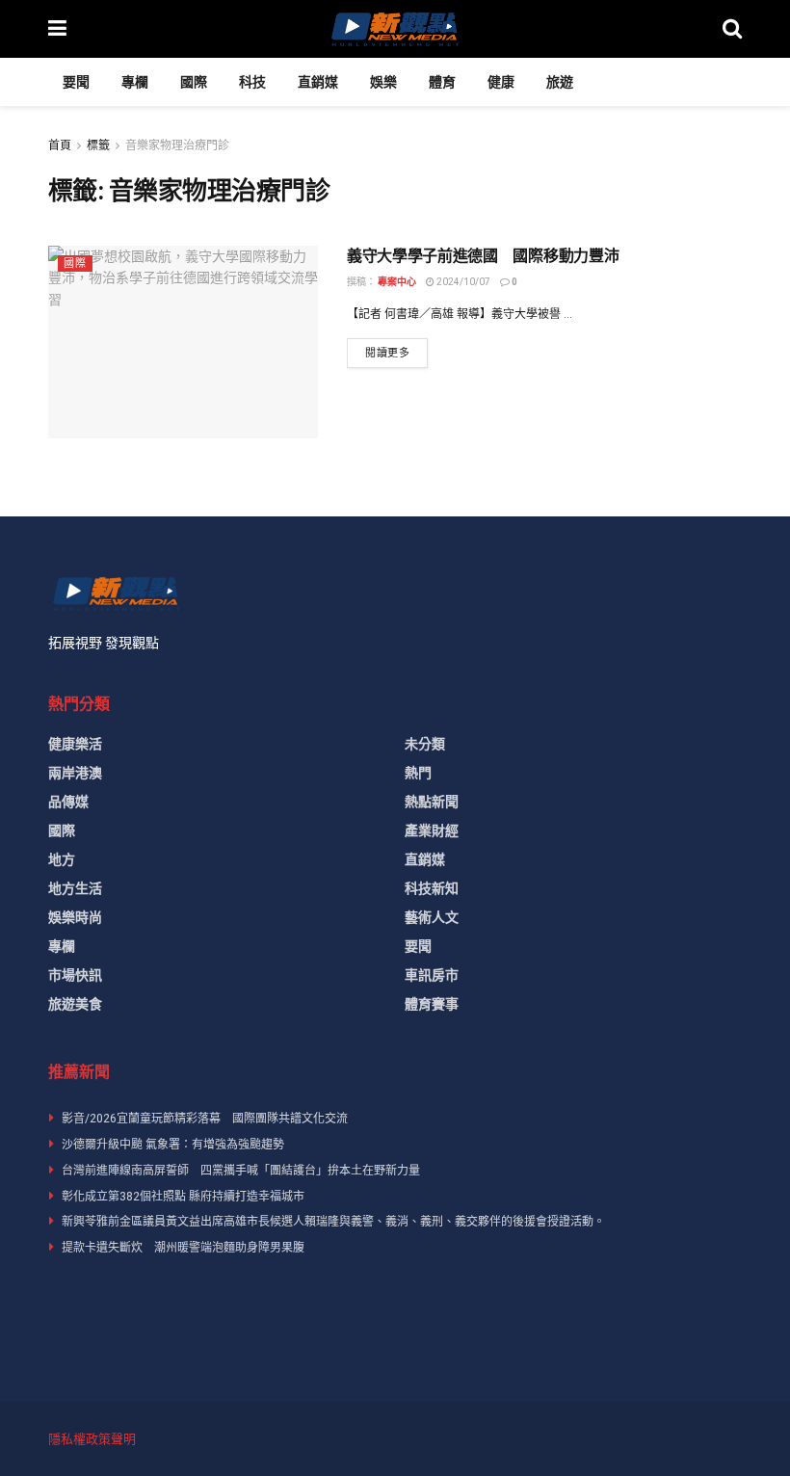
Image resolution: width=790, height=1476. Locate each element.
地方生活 (75, 888)
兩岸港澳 (75, 772)
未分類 (425, 743)
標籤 (98, 145)
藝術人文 (432, 917)
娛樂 (383, 82)
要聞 (76, 82)
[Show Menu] (57, 29)
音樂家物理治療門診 (177, 145)
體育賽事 (432, 1004)
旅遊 (559, 82)
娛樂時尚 (75, 917)
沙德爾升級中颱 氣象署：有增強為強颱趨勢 (173, 1144)
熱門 (418, 772)
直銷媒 (318, 82)
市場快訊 (75, 975)
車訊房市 (432, 975)
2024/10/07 (462, 282)
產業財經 (432, 830)
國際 (193, 82)
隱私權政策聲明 (92, 1439)
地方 (61, 859)
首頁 (59, 145)
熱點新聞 (432, 801)
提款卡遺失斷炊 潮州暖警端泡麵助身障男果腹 (183, 1247)
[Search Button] (732, 29)
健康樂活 (75, 743)
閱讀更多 (396, 352)
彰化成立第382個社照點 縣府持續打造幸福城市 (183, 1196)
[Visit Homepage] (394, 29)
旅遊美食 (75, 1004)
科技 (252, 82)
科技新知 (432, 888)
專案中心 (397, 282)
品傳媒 (68, 801)
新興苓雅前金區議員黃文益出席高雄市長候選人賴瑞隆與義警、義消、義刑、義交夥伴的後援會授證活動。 (333, 1221)
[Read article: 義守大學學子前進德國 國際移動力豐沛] (183, 342)
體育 (442, 82)
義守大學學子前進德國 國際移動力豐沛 (483, 256)
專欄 (134, 82)
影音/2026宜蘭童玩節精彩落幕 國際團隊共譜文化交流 (205, 1118)
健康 (500, 82)
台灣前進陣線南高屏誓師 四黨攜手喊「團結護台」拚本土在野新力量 (241, 1170)
